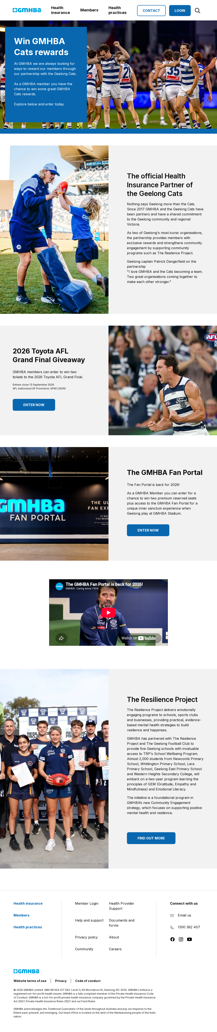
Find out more (151, 838)
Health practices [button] (117, 10)
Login (180, 10)
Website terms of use (30, 981)
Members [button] (89, 10)
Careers (115, 949)
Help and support (89, 920)
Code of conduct (87, 981)
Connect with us (184, 903)
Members (22, 915)
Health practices (28, 927)
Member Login (86, 903)
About (114, 937)
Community (84, 949)
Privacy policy (86, 937)
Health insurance (28, 903)
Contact (151, 10)
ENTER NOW (34, 405)
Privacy (61, 981)
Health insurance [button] (60, 10)
